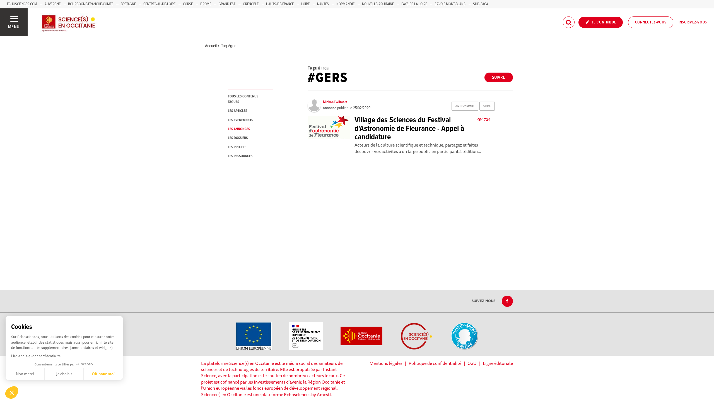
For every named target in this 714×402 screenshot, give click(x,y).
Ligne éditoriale (498, 363)
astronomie (464, 106)
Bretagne (128, 4)
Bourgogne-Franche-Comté (90, 4)
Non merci (25, 374)
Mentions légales (386, 363)
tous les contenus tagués (243, 99)
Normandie (345, 4)
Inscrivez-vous (693, 22)
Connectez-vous (651, 22)
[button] (11, 392)
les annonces (239, 129)
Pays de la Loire (414, 4)
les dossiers (238, 138)
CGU (472, 363)
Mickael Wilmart (335, 102)
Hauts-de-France (280, 4)
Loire (305, 4)
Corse (188, 4)
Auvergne (53, 4)
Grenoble (251, 4)
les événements (240, 120)
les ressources (240, 156)
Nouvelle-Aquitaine (378, 4)
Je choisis (64, 374)
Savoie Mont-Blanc (450, 4)
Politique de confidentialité (435, 363)
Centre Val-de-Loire (159, 4)
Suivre (498, 77)
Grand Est (227, 4)
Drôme (205, 4)
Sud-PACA (480, 4)
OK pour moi (103, 374)
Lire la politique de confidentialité (36, 355)
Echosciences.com (22, 4)
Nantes (323, 4)
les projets (237, 147)
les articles (237, 111)
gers (487, 106)
